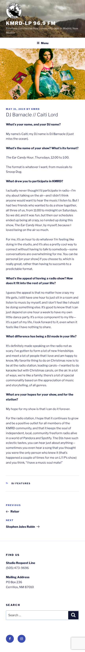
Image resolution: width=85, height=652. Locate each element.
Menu (44, 43)
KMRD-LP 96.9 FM (31, 23)
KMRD (35, 109)
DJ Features (21, 483)
